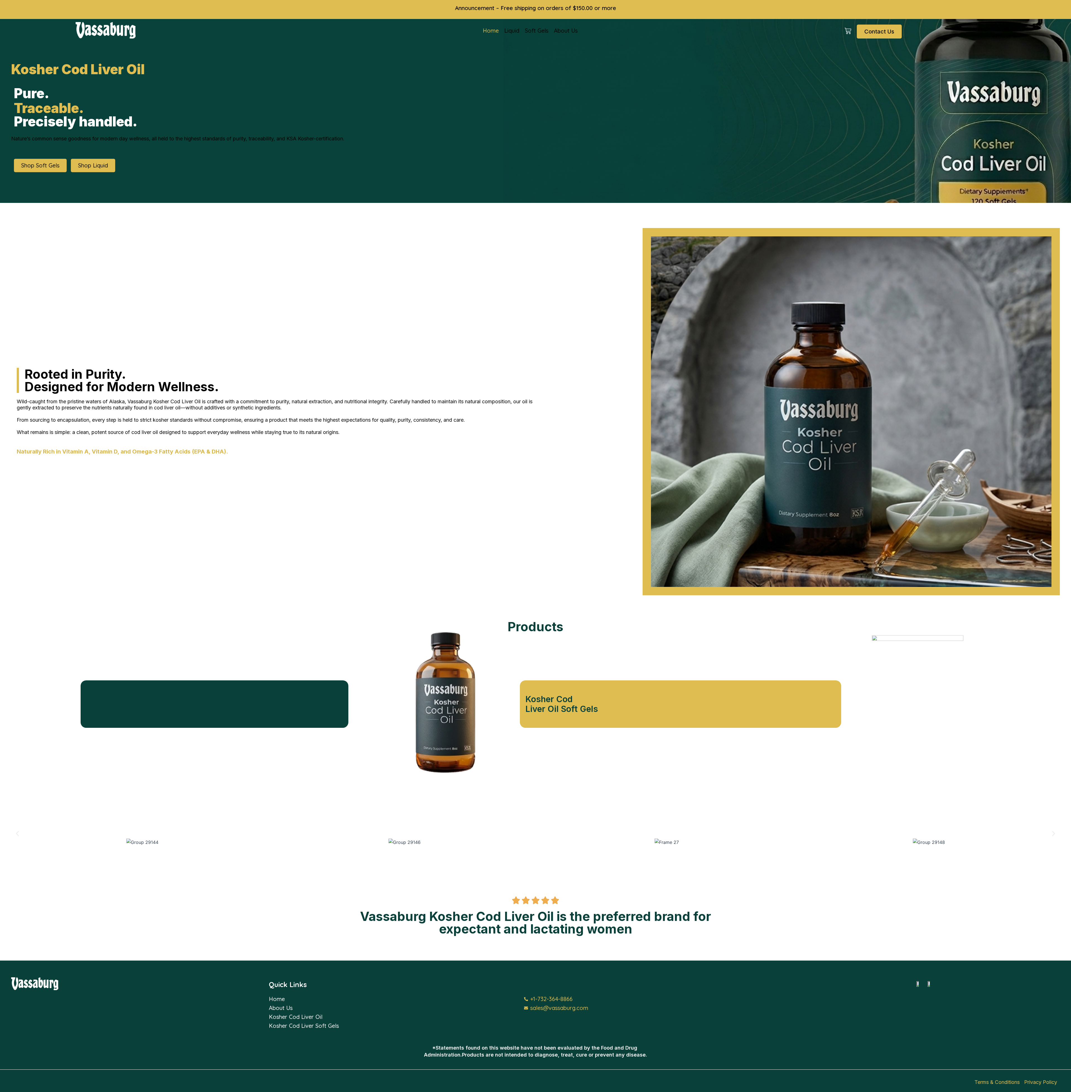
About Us (566, 30)
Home (491, 30)
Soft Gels (536, 30)
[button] (17, 833)
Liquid (511, 30)
